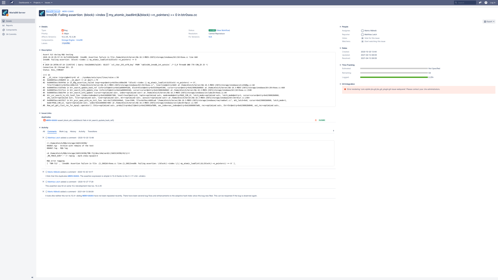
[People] (340, 27)
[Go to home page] (12, 2)
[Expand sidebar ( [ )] (32, 277)
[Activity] (40, 127)
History (73, 131)
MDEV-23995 (68, 11)
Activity (82, 131)
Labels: (45, 43)
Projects (37, 2)
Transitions (92, 131)
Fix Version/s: (194, 37)
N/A (210, 37)
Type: (44, 30)
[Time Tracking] (340, 65)
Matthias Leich (54, 137)
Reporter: (346, 34)
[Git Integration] (340, 84)
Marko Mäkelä (54, 172)
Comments (52, 131)
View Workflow (223, 30)
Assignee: (346, 30)
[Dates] (340, 48)
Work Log (63, 131)
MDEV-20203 (51, 120)
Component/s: (47, 40)
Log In (492, 2)
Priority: (45, 33)
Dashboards (24, 2)
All (44, 131)
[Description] (40, 50)
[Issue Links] (40, 113)
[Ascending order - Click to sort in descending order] (334, 131)
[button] (3, 2)
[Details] (40, 27)
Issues (47, 2)
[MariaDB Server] (5, 12)
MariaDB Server (17, 12)
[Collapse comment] (43, 137)
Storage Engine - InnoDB (72, 40)
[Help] (486, 2)
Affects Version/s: (49, 37)
